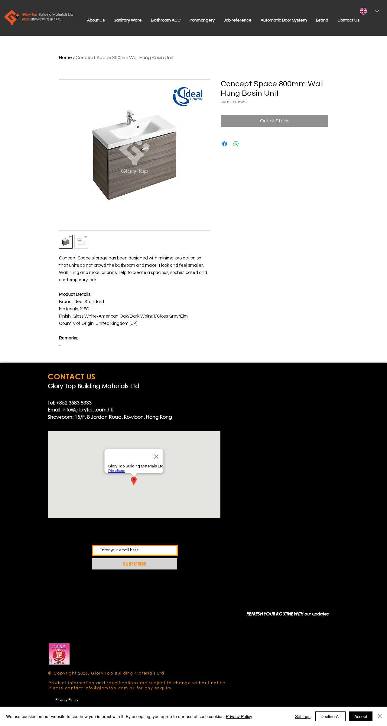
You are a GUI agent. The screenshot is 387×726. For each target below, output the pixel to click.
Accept (360, 716)
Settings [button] (303, 716)
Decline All (330, 716)
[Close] (379, 716)
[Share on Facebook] (224, 143)
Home (65, 57)
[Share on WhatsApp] (236, 143)
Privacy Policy (239, 716)
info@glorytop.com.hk (88, 409)
